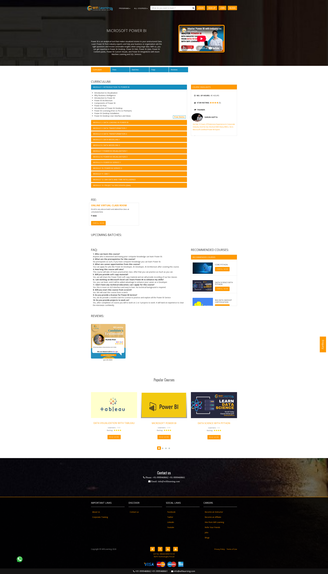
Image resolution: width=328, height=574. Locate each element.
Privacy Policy (219, 549)
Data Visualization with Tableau (107, 423)
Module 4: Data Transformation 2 (110, 134)
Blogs (232, 8)
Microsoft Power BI (157, 423)
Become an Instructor (214, 512)
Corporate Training (100, 517)
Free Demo (179, 117)
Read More (107, 437)
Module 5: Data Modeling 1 (106, 139)
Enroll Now (98, 223)
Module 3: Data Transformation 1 (110, 128)
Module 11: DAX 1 (101, 174)
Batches (135, 69)
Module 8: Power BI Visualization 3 (110, 157)
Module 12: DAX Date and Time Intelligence (114, 179)
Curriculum (97, 69)
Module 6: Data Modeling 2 (106, 145)
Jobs (222, 8)
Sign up (212, 8)
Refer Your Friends (212, 527)
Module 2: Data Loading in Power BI (111, 122)
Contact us (134, 512)
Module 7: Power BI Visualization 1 (110, 151)
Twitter (170, 517)
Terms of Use (232, 549)
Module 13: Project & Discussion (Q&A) (112, 185)
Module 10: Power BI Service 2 (107, 168)
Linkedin (170, 522)
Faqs (153, 69)
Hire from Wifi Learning (214, 522)
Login (201, 8)
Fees (114, 69)
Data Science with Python (207, 423)
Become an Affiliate (213, 517)
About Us (96, 512)
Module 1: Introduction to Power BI (111, 87)
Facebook (171, 512)
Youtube (170, 527)
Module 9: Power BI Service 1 (107, 162)
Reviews (174, 69)
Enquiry (323, 344)
